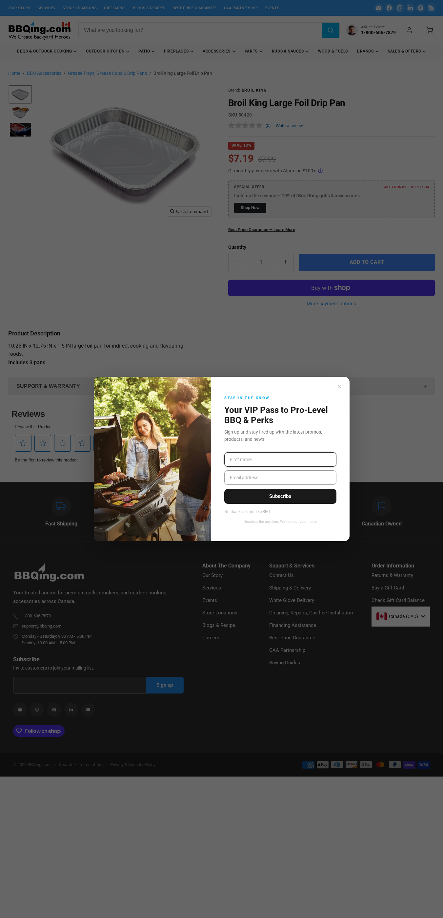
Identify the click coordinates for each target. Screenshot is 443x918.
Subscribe (280, 496)
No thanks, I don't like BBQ (247, 512)
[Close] (339, 386)
